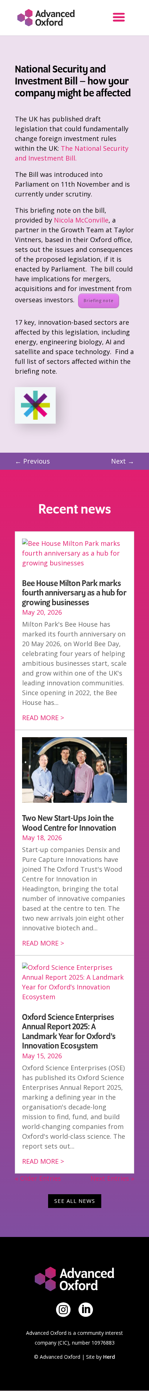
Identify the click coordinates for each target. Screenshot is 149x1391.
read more (40, 717)
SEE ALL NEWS (74, 1200)
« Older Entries (38, 1178)
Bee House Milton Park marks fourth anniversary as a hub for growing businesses (74, 593)
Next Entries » (112, 1178)
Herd (109, 1356)
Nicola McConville (81, 220)
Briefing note (99, 301)
